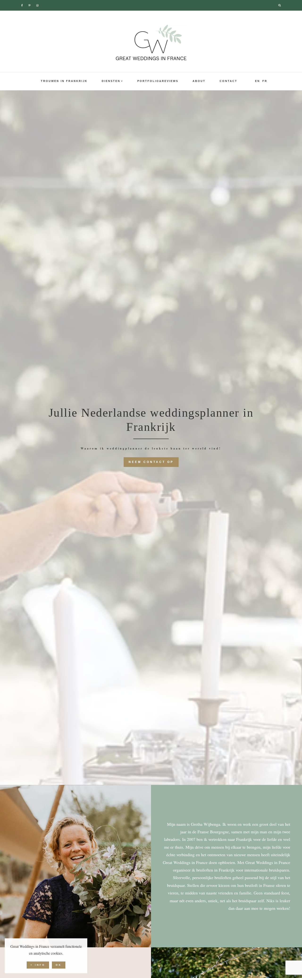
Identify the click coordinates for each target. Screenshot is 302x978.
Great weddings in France (151, 42)
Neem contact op (151, 462)
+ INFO (37, 965)
